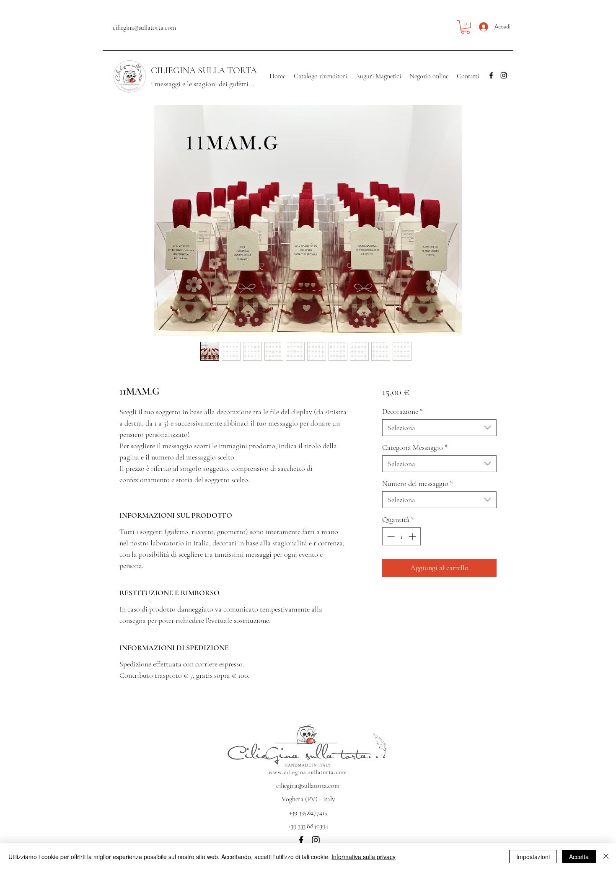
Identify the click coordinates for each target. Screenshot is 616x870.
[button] (465, 27)
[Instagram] (504, 75)
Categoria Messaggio (415, 447)
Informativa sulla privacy (363, 856)
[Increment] (412, 536)
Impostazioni (533, 856)
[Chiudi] (606, 856)
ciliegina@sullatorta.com (144, 27)
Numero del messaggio (417, 483)
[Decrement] (389, 536)
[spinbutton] (401, 536)
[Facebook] (491, 75)
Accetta (579, 856)
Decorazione (402, 411)
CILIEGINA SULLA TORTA (204, 70)
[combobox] (439, 427)
